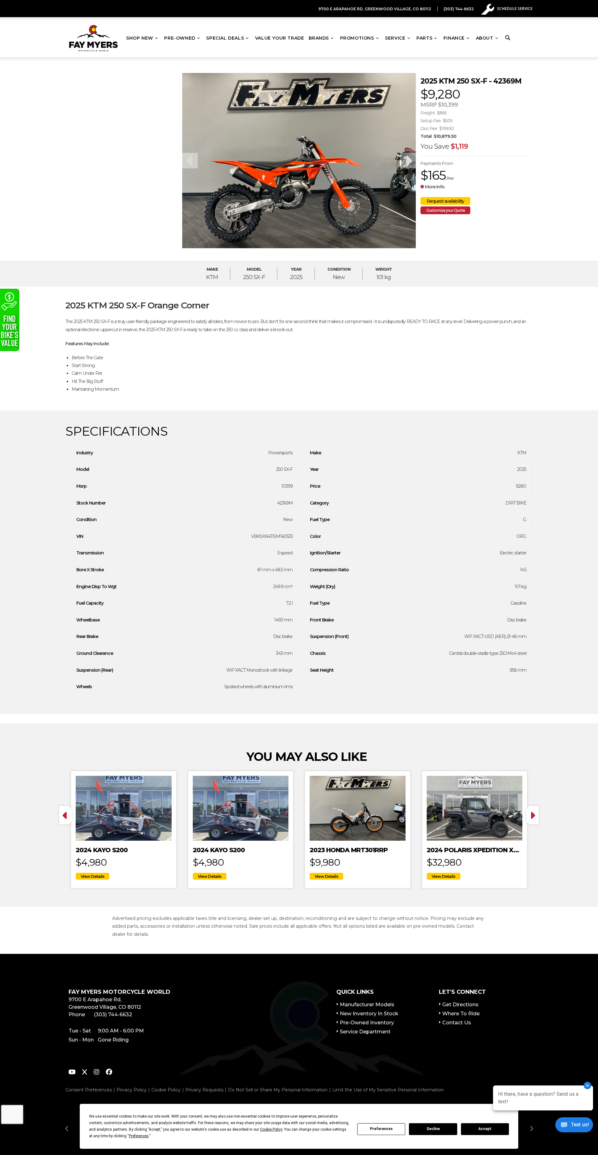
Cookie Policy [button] (271, 1129)
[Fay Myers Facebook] (109, 1073)
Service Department (365, 1032)
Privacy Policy (131, 1090)
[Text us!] (574, 1126)
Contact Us (456, 1023)
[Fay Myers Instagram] (96, 1073)
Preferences (381, 1129)
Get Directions (460, 1005)
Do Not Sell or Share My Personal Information (278, 1090)
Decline (433, 1129)
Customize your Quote (445, 210)
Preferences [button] (139, 1136)
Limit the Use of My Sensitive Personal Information (388, 1090)
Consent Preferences (88, 1090)
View (92, 876)
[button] (66, 1128)
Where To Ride (461, 1014)
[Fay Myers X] (84, 1073)
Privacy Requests (204, 1090)
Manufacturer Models (367, 1005)
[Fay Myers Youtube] (72, 1073)
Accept (484, 1129)
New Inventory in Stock (369, 1014)
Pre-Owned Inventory (367, 1023)
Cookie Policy (166, 1090)
